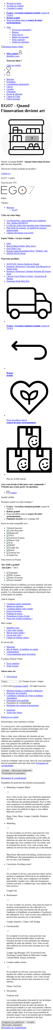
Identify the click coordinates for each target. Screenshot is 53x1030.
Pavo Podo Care (14, 248)
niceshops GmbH (20, 686)
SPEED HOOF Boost (16, 253)
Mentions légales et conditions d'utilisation (25, 691)
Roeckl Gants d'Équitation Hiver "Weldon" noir (27, 251)
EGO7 (15, 210)
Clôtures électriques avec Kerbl (20, 233)
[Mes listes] (9, 70)
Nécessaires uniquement (21, 770)
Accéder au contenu (15, 6)
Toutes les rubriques (20, 42)
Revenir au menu (14, 3)
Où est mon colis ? (14, 635)
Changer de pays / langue (32, 681)
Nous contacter (18, 39)
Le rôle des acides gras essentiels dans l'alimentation (29, 225)
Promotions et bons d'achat (18, 616)
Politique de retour (14, 613)
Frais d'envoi (17, 35)
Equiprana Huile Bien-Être (18, 281)
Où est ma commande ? (22, 30)
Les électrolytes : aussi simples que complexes (26, 220)
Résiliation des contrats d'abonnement (23, 705)
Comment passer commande (19, 604)
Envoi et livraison (14, 611)
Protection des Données (17, 693)
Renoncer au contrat (9, 717)
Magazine (11, 647)
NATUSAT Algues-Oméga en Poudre (23, 264)
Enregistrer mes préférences (13, 1022)
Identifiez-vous (13, 56)
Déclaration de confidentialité (13, 778)
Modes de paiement (20, 37)
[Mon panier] (29, 73)
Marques (10, 207)
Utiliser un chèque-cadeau (18, 637)
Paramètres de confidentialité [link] (19, 703)
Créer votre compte (15, 630)
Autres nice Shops (14, 712)
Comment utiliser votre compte (20, 609)
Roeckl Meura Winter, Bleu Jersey (21, 246)
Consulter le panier (15, 8)
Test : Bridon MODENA (17, 223)
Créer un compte (14, 65)
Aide (9, 27)
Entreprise (11, 710)
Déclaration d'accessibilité (18, 700)
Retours (15, 32)
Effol (9, 243)
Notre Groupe (12, 666)
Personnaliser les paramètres (13, 773)
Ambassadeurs (13, 652)
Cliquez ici (5, 173)
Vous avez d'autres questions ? (19, 618)
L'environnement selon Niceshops (21, 654)
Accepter (5, 770)
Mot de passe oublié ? (16, 633)
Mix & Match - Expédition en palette (22, 649)
